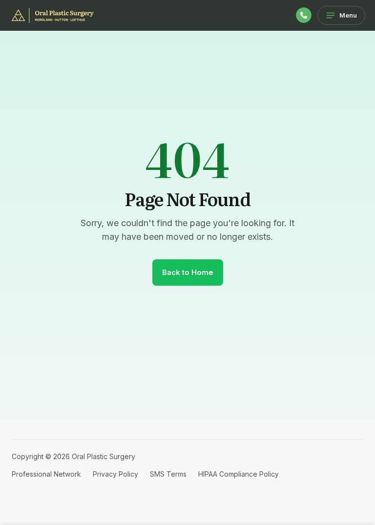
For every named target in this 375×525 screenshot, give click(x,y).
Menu (348, 15)
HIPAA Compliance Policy (238, 474)
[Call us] (304, 15)
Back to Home (187, 272)
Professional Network (46, 474)
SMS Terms (168, 474)
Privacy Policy (115, 474)
